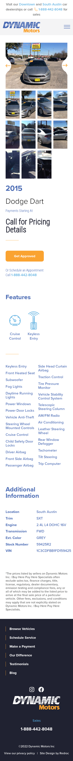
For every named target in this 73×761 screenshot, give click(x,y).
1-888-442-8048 (51, 9)
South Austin (52, 4)
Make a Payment (22, 646)
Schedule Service (23, 638)
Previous (6, 66)
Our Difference (21, 655)
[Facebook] (41, 689)
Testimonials (19, 664)
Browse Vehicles (22, 629)
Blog (13, 673)
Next (66, 66)
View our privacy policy (19, 753)
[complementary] (62, 750)
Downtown (27, 4)
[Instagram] (32, 689)
